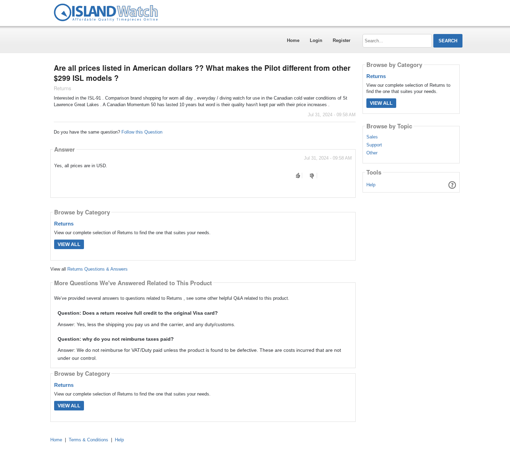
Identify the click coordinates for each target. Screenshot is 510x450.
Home (293, 40)
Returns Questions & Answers (97, 269)
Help (370, 184)
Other (371, 153)
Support (374, 145)
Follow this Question (141, 132)
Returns (64, 224)
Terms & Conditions (88, 439)
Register (341, 40)
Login (316, 40)
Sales (372, 137)
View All (69, 244)
